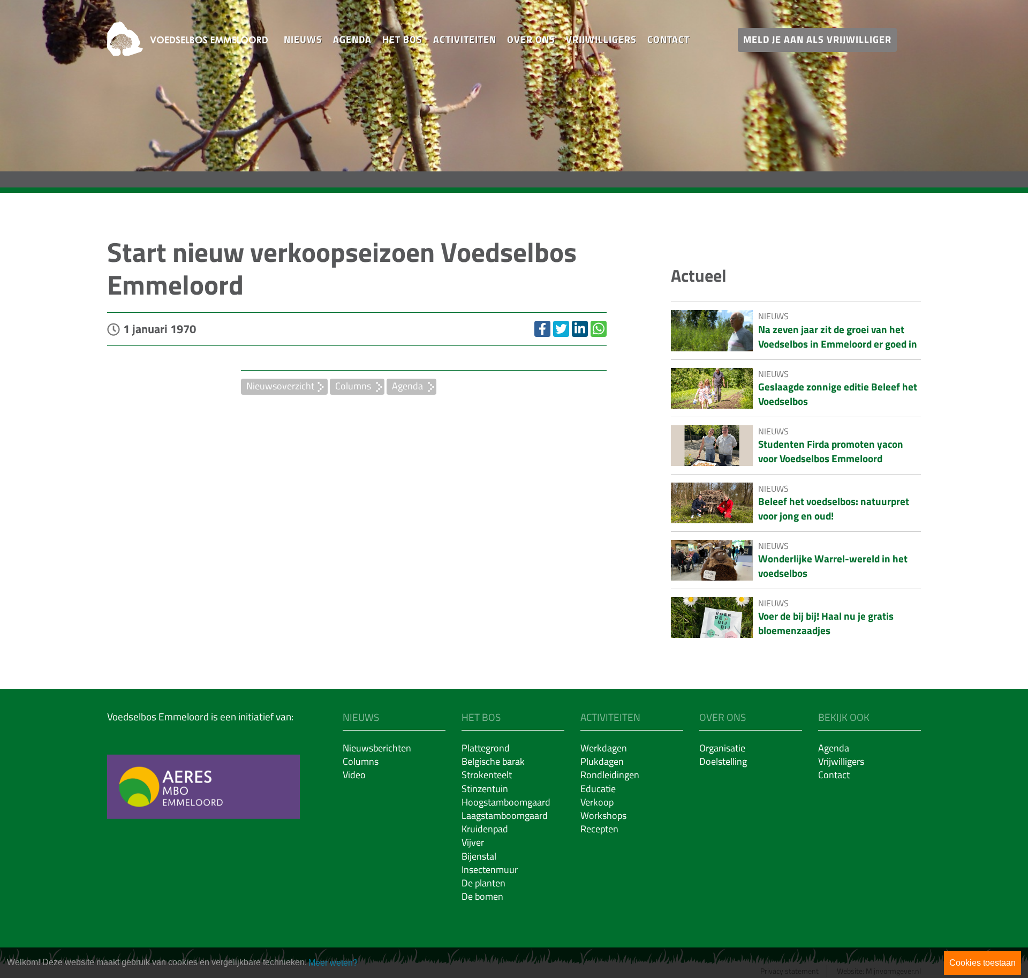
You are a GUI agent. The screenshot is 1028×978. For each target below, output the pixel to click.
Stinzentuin (485, 788)
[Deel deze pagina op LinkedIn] (580, 329)
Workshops (603, 815)
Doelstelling (723, 761)
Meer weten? (333, 962)
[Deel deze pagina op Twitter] (561, 329)
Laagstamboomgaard (505, 815)
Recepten (599, 829)
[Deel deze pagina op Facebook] (542, 329)
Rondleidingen (609, 775)
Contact (668, 39)
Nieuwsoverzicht (280, 386)
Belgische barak (493, 761)
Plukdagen (602, 761)
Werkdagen (603, 748)
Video (354, 775)
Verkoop (597, 802)
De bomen (482, 896)
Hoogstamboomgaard (506, 802)
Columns (353, 386)
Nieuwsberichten (377, 748)
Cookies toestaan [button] (982, 962)
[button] (303, 40)
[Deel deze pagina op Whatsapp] (599, 329)
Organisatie (722, 748)
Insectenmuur (490, 869)
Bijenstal (479, 856)
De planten (483, 883)
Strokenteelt (487, 775)
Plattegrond (486, 748)
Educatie (598, 788)
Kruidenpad (485, 829)
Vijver (473, 842)
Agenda (352, 39)
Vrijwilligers (601, 39)
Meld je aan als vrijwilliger (817, 39)
